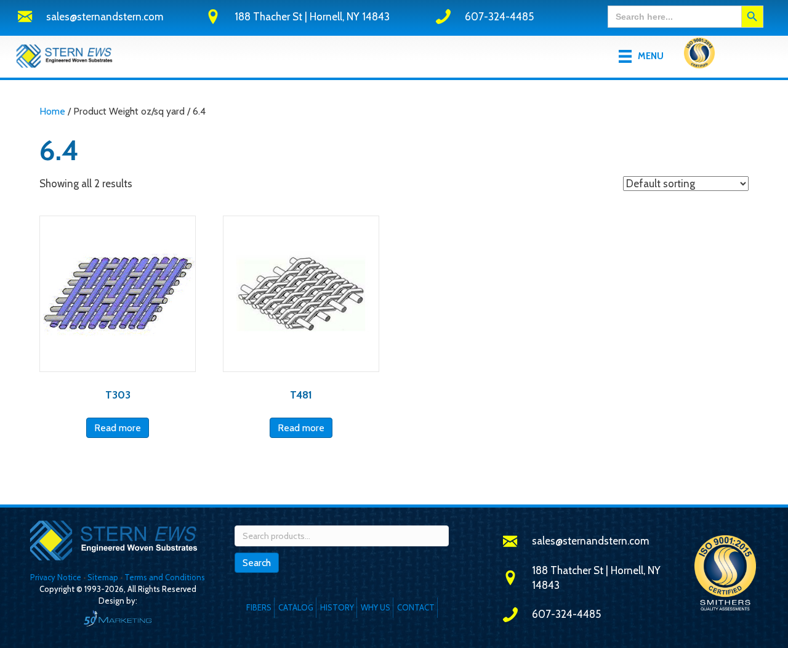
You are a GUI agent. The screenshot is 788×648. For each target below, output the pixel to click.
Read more (117, 428)
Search (257, 563)
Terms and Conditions (164, 577)
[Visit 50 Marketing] (118, 618)
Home (52, 111)
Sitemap (102, 577)
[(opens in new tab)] (699, 55)
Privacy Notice (56, 577)
